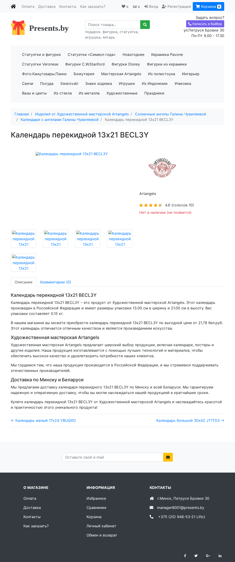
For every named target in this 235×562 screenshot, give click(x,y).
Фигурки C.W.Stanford (85, 64)
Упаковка (182, 83)
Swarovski (69, 83)
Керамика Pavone (167, 54)
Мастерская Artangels (121, 73)
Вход (153, 6)
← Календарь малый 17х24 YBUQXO (43, 420)
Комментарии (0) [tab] (55, 282)
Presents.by (49, 28)
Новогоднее (133, 54)
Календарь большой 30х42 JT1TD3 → (190, 420)
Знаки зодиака (98, 83)
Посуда (46, 83)
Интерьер (190, 73)
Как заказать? (92, 6)
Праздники (154, 93)
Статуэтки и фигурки (41, 54)
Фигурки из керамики (167, 64)
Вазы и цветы (34, 93)
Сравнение (96, 507)
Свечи (27, 83)
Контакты (67, 6)
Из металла (89, 93)
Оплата (28, 6)
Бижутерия (84, 73)
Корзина (210, 6)
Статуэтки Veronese (40, 64)
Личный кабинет (101, 526)
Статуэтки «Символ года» (92, 54)
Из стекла (63, 93)
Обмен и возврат (102, 535)
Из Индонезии (155, 83)
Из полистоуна (161, 73)
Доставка (47, 6)
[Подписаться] (168, 457)
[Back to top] (224, 540)
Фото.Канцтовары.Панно (44, 73)
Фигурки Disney (126, 64)
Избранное (96, 498)
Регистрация (179, 6)
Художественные (121, 93)
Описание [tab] (23, 282)
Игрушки (127, 83)
